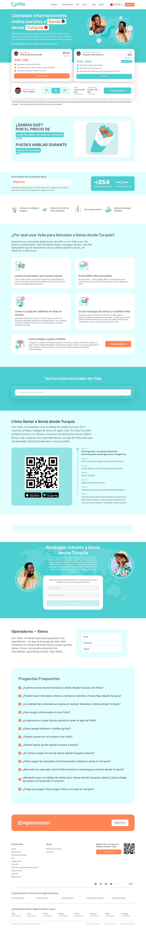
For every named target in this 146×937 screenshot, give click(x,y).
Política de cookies (93, 924)
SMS (77, 4)
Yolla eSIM (14, 864)
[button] (116, 4)
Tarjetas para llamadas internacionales (24, 867)
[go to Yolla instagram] (101, 884)
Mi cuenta (129, 4)
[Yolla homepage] (18, 4)
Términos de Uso (109, 924)
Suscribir (104, 76)
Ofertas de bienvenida (19, 855)
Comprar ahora (117, 90)
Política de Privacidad (127, 924)
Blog (94, 4)
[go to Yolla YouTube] (111, 884)
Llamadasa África (68, 898)
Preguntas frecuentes (54, 849)
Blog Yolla (14, 874)
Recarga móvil (67, 4)
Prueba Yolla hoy (118, 344)
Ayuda (101, 4)
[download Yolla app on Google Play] (50, 495)
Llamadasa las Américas (95, 898)
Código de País (16, 861)
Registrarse (120, 822)
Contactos (50, 852)
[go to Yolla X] (106, 884)
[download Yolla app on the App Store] (33, 495)
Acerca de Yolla (16, 871)
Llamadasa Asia (41, 898)
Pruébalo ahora (42, 76)
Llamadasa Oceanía (118, 898)
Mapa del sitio (16, 877)
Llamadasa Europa (17, 898)
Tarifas (13, 849)
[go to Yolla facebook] (95, 884)
